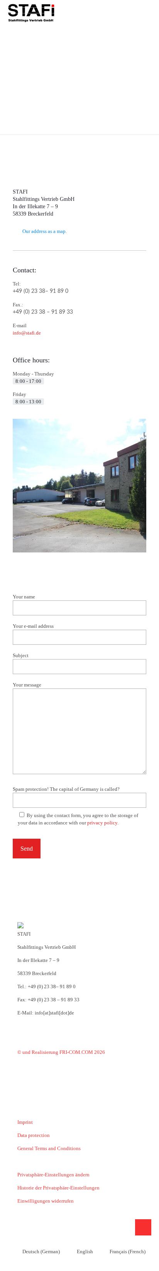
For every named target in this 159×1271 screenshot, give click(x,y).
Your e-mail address (33, 626)
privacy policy (102, 823)
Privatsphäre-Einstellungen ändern (53, 1175)
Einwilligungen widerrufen (45, 1201)
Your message (27, 685)
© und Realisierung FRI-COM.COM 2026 (61, 1052)
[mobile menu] (148, 11)
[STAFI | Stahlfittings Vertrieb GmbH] (31, 11)
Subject (21, 655)
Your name (24, 597)
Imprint (25, 1122)
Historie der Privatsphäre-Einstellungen (58, 1188)
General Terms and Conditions (49, 1148)
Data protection (33, 1135)
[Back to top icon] (143, 1227)
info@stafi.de (27, 333)
